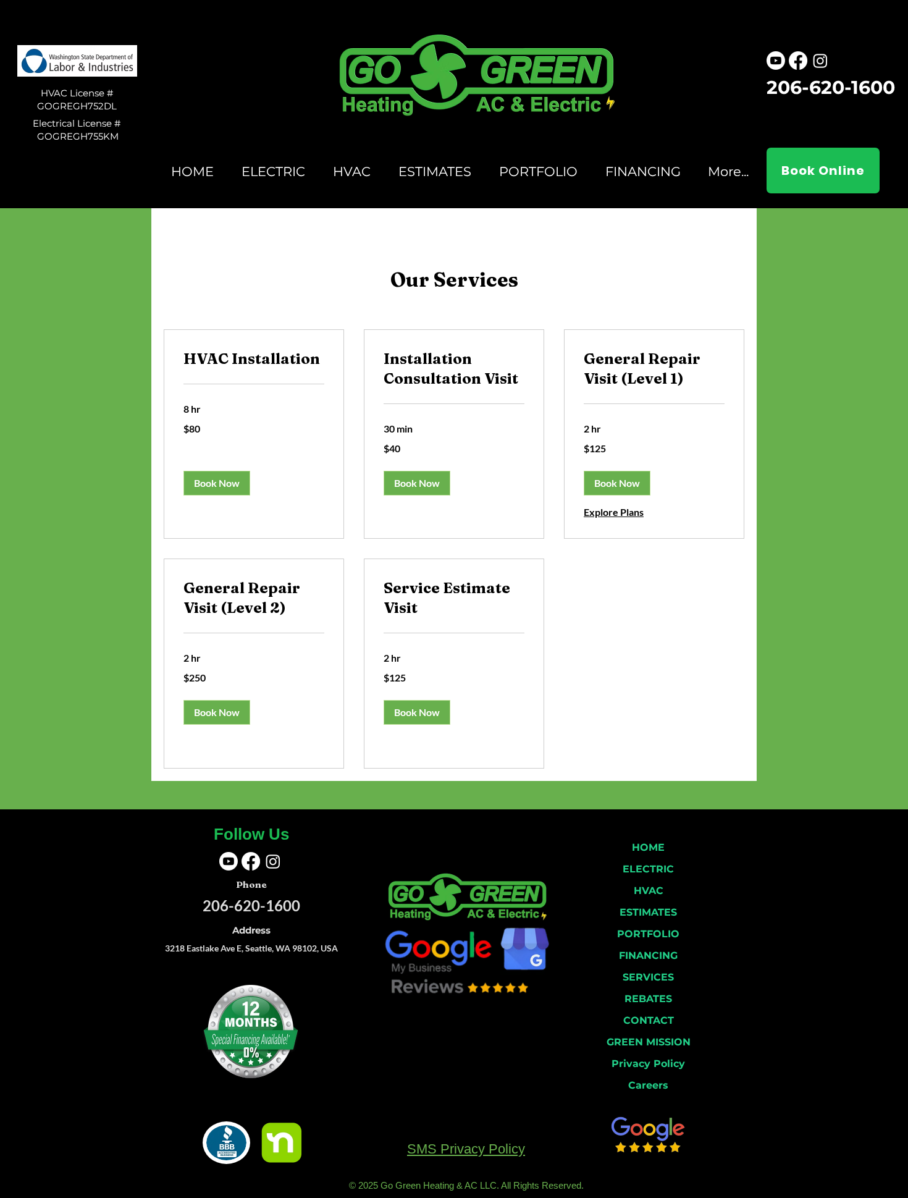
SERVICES (648, 977)
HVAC (648, 890)
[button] (216, 483)
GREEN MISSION (649, 1042)
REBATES (648, 999)
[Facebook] (798, 60)
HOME (648, 847)
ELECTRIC (648, 869)
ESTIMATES (648, 912)
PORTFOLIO (648, 934)
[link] (253, 359)
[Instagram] (820, 60)
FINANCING (648, 955)
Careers (648, 1085)
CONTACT (648, 1020)
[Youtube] (776, 60)
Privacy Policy (648, 1063)
